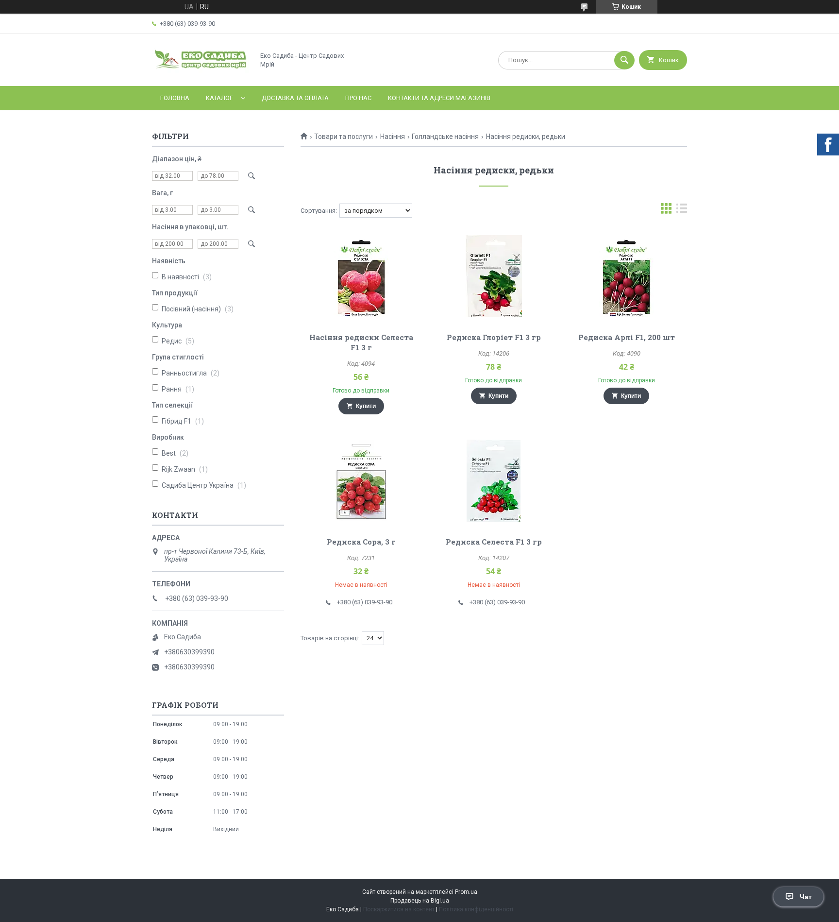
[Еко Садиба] (200, 74)
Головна (174, 98)
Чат (806, 897)
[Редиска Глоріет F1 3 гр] (494, 276)
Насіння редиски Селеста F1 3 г (361, 342)
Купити (366, 406)
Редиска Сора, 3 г (361, 541)
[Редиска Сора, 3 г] (361, 480)
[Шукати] (624, 60)
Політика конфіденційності (476, 909)
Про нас (358, 98)
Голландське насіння (445, 136)
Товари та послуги (343, 136)
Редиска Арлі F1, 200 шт (626, 337)
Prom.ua (466, 891)
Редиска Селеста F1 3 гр (494, 541)
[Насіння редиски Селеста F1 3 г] (361, 276)
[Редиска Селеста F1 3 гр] (494, 480)
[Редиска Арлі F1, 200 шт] (626, 276)
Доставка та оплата (295, 98)
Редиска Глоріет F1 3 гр (494, 337)
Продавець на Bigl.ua (419, 900)
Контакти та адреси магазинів (439, 98)
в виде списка (681, 210)
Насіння (392, 136)
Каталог (219, 98)
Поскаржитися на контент (399, 909)
